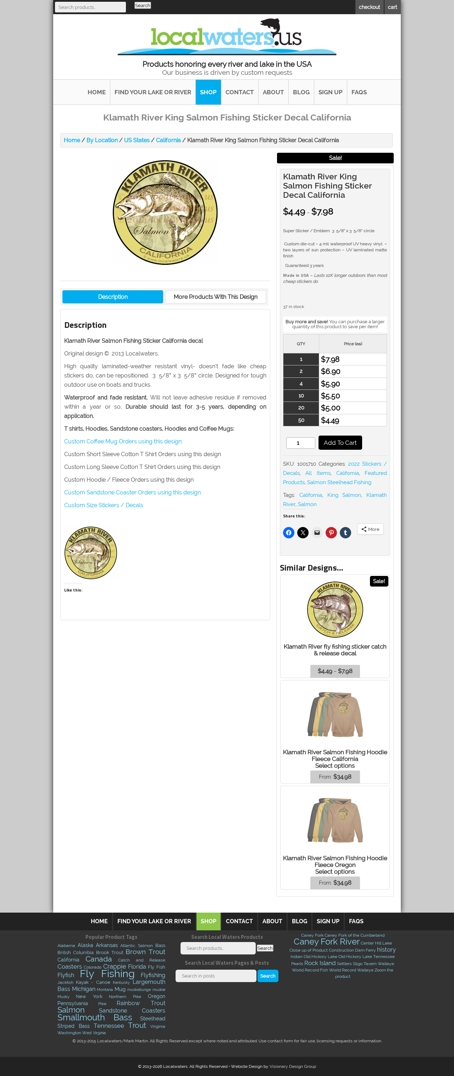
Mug (120, 989)
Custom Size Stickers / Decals (103, 505)
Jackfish (65, 982)
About (273, 92)
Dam (360, 950)
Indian (296, 956)
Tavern (370, 963)
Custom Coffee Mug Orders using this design (123, 441)
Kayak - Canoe (93, 982)
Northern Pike (125, 996)
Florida (137, 966)
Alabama (66, 945)
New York (89, 996)
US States (137, 140)
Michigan (83, 989)
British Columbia (75, 952)
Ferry (371, 950)
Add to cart (340, 442)
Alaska (85, 945)
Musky (63, 996)
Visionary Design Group (293, 1066)
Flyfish (65, 975)
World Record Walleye (351, 970)
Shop (208, 92)
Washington (69, 1032)
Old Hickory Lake (320, 956)
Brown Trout (145, 952)
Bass (160, 945)
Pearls (297, 963)
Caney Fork (312, 935)
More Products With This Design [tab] (216, 296)
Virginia (157, 1026)
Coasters (69, 966)
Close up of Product (308, 950)
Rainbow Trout (141, 1003)
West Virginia (94, 1033)
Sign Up (331, 92)
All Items (317, 473)
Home (97, 92)
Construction (341, 950)
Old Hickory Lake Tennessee (366, 956)
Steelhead (152, 1018)
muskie (159, 989)
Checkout (369, 7)
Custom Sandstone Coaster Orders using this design (132, 492)
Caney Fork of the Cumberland (354, 935)
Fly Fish (156, 967)
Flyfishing (153, 975)
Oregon (156, 996)
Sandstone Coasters (132, 1010)
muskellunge (139, 989)
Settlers (344, 963)
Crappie (114, 966)
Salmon (307, 504)
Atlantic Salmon (136, 945)
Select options (335, 765)
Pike (102, 1003)
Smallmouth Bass (94, 1017)
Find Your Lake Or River (153, 92)
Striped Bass (73, 1026)
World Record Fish (310, 970)
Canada (98, 958)
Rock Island (320, 962)
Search (142, 5)
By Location (102, 140)
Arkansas (107, 945)
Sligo (357, 963)
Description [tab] (113, 296)
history (386, 949)
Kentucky (121, 982)
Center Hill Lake (376, 943)
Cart (392, 7)
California (168, 140)
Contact (240, 92)
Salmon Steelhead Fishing (339, 482)
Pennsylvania (72, 1003)
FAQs (359, 92)
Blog (301, 92)
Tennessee (109, 1025)
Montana (105, 989)
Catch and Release (141, 960)
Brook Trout (109, 952)
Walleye (386, 963)
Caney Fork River (327, 941)
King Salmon (344, 495)
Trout (137, 1025)
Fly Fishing (107, 973)
